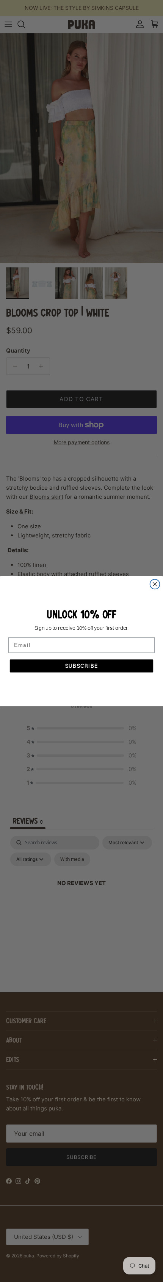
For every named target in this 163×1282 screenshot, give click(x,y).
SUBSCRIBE (81, 665)
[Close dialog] (155, 584)
